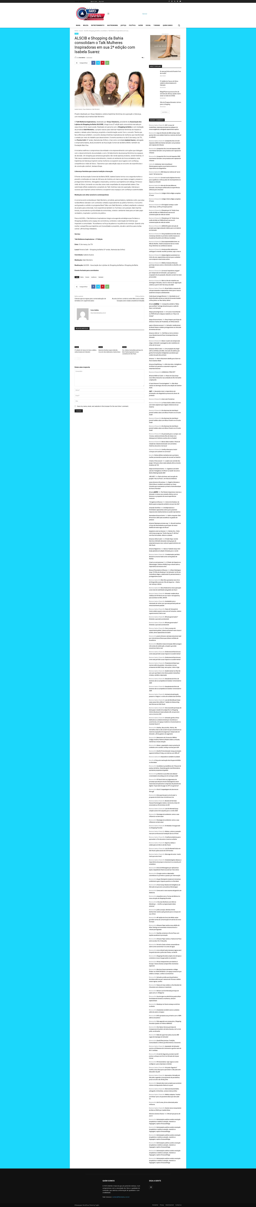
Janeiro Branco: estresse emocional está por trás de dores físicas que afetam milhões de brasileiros (165, 638)
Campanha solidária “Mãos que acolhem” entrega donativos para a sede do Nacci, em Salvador (164, 306)
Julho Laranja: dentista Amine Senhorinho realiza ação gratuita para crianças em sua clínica (164, 912)
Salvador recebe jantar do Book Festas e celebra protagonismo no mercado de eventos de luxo (165, 327)
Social (81, 31)
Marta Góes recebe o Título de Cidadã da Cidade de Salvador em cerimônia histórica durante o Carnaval (164, 444)
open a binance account (156, 325)
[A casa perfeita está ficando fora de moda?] (154, 74)
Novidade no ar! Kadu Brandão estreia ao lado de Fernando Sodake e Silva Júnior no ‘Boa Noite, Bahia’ (164, 298)
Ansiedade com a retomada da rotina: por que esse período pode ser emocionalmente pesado (164, 603)
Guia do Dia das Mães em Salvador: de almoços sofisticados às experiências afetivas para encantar (164, 188)
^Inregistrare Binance (155, 502)
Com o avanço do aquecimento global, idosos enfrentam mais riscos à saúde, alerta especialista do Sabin (165, 630)
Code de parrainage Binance (157, 296)
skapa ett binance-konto (156, 469)
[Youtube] (180, 1)
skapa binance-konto (155, 319)
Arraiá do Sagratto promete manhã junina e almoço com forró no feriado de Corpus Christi (164, 1056)
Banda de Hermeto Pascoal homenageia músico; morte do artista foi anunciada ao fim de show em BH (164, 803)
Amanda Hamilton (154, 508)
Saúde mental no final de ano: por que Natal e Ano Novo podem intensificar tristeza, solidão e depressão (164, 673)
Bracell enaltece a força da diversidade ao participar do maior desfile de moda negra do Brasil (165, 525)
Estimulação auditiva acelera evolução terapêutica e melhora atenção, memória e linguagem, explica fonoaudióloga (164, 1121)
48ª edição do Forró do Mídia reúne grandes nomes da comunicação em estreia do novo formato (165, 920)
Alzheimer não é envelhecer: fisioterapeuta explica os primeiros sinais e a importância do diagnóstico (163, 166)
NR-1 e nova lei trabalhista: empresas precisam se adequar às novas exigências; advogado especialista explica (164, 127)
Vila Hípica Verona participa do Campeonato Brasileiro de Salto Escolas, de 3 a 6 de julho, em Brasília (165, 1029)
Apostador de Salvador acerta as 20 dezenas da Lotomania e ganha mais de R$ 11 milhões (165, 1048)
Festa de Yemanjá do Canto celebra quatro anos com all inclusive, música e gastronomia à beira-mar (165, 611)
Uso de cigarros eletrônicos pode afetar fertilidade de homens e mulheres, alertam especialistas (165, 998)
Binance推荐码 (153, 492)
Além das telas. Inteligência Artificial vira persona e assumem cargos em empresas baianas (165, 366)
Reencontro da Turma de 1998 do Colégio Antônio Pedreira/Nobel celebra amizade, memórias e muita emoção (164, 740)
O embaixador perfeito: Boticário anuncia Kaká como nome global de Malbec (164, 557)
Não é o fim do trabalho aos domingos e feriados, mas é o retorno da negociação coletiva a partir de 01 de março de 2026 (165, 283)
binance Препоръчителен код (158, 523)
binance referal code (155, 349)
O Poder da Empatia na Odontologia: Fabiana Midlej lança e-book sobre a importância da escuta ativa (165, 564)
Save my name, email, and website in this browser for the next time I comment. (103, 406)
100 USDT (152, 476)
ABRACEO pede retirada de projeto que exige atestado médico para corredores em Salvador (165, 228)
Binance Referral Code (156, 376)
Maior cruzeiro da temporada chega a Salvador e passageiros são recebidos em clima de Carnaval (164, 343)
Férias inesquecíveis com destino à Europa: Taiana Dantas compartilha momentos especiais (163, 964)
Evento (87, 277)
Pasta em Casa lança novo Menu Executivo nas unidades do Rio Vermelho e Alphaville (165, 378)
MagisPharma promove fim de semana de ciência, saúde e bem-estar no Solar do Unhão (170, 93)
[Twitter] (175, 1)
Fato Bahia (82, 57)
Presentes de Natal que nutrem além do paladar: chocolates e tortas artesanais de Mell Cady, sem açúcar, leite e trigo (164, 665)
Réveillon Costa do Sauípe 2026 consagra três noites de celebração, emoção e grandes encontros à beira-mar (165, 646)
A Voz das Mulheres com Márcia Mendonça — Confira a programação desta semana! (162, 904)
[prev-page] (76, 358)
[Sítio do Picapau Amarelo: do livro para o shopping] (154, 104)
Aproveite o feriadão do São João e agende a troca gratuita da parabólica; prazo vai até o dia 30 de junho (164, 1077)
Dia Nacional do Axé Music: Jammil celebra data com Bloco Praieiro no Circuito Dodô (165, 413)
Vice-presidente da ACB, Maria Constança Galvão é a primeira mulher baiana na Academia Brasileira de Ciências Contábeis (164, 236)
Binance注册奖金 (154, 304)
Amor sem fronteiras (167, 399)
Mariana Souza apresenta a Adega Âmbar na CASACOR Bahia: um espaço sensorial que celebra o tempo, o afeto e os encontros (165, 971)
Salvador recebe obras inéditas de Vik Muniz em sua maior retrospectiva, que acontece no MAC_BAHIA (164, 596)
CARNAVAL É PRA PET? (168, 372)
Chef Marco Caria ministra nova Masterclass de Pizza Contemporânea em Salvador (163, 335)
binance (151, 358)
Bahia (82, 277)
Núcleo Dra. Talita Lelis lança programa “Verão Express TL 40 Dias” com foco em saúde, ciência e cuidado (164, 533)
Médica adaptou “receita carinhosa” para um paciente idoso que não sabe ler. (164, 1097)
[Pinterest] (103, 63)
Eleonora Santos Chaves (156, 1114)
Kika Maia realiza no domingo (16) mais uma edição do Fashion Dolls (165, 386)
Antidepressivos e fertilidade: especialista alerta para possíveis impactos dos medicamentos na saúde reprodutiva (164, 510)
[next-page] (79, 358)
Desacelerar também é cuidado (170, 757)
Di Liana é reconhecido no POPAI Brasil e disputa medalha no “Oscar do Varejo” (164, 314)
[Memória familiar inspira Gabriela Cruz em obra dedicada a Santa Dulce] (109, 340)
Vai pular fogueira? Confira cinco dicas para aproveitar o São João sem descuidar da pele (164, 1070)
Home (76, 31)
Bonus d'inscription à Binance (158, 570)
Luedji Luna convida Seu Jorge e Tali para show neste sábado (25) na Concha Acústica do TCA (164, 463)
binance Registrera (155, 549)
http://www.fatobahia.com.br (98, 313)
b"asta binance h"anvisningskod (159, 383)
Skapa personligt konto (156, 312)
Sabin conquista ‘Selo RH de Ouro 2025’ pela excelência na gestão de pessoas (165, 518)
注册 (150, 391)
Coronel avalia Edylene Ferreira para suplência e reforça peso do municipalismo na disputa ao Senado (165, 180)
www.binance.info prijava (157, 482)
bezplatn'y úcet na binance (157, 531)
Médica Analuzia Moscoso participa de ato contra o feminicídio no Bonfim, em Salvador (165, 265)
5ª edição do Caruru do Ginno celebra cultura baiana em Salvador (169, 83)
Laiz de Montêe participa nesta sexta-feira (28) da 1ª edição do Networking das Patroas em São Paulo (164, 702)
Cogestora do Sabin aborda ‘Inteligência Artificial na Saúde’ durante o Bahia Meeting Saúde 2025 (164, 471)
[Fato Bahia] (76, 58)
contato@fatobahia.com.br (121, 1197)
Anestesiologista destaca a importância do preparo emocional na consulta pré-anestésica (165, 862)
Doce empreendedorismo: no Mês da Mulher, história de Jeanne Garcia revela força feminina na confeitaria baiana (164, 244)
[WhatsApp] (107, 63)
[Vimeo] (177, 1)
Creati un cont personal (156, 562)
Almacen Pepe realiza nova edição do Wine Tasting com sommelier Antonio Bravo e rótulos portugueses (164, 927)
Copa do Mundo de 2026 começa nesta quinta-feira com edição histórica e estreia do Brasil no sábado (165, 135)
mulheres (93, 277)
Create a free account (155, 461)
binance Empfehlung (155, 364)
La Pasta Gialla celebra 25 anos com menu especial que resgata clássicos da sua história (165, 405)
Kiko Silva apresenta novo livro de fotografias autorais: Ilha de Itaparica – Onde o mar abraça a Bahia (164, 582)
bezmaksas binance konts (157, 515)
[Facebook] (169, 1)
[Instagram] (172, 1)
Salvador (100, 277)
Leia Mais (164, 112)
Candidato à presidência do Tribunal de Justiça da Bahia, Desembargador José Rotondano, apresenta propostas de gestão (165, 768)
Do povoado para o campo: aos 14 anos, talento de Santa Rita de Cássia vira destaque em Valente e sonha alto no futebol (165, 436)
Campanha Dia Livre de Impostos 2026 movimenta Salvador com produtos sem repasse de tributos (164, 143)
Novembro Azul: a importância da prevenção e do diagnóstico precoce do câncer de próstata (164, 393)
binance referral (154, 333)
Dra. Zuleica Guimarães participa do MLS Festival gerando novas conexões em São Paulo (132, 351)
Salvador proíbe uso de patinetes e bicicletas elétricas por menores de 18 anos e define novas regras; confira (164, 979)
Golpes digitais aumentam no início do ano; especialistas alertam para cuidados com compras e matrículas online (164, 257)
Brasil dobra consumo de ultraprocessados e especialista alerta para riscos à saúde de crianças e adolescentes (165, 290)
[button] (179, 25)
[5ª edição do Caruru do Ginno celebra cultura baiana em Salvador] (85, 340)
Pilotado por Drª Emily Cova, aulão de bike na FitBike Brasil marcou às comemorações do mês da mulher (164, 212)
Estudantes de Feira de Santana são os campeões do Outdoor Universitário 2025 (165, 681)
